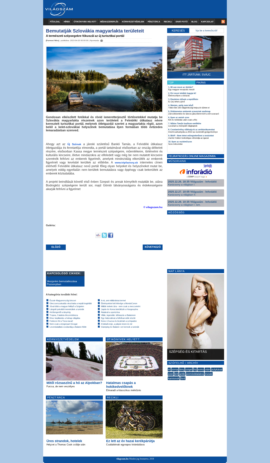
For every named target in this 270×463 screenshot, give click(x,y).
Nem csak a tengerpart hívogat (63, 324)
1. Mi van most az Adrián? (180, 87)
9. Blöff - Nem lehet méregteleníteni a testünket (191, 135)
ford (183, 378)
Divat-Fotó (182, 22)
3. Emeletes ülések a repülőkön (183, 99)
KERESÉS (178, 30)
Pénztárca (154, 22)
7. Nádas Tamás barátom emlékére (184, 123)
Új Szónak (74, 144)
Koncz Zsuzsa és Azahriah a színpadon (119, 321)
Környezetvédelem (133, 22)
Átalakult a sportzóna (110, 312)
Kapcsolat (207, 22)
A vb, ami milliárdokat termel (113, 300)
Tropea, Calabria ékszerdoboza (64, 315)
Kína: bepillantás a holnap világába (65, 318)
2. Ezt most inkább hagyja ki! (182, 93)
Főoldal (55, 22)
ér (169, 369)
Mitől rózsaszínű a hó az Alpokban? (74, 383)
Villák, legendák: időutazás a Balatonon (118, 315)
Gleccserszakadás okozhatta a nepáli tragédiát (71, 303)
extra (201, 369)
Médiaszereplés (109, 22)
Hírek (67, 22)
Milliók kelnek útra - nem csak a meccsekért (120, 306)
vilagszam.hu (122, 458)
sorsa (175, 369)
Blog (194, 22)
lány (181, 369)
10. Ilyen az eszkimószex (180, 142)
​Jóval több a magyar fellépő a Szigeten (67, 306)
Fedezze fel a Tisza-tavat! (61, 321)
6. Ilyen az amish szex (178, 117)
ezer (170, 373)
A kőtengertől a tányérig (60, 312)
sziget (189, 369)
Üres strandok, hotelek (64, 441)
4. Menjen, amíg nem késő (180, 105)
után (207, 369)
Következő (153, 246)
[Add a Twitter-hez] (104, 237)
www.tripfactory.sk (126, 162)
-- (168, 382)
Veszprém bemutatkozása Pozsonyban (62, 283)
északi (208, 373)
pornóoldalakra (195, 373)
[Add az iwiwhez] (98, 237)
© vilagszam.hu (153, 207)
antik (182, 373)
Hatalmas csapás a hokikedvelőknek (121, 385)
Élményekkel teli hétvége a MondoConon (119, 303)
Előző (55, 246)
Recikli (168, 22)
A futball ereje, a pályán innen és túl (116, 324)
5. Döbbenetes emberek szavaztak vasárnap (189, 111)
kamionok (173, 378)
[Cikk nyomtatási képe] (101, 40)
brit (176, 373)
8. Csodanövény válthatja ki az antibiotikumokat (191, 129)
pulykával (216, 369)
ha (195, 369)
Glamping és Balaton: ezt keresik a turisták (120, 327)
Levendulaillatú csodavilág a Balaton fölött (68, 327)
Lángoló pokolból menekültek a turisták (67, 309)
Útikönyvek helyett (85, 22)
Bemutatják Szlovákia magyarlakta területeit (95, 31)
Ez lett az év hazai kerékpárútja (130, 441)
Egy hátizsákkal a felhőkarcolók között (118, 318)
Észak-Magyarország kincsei (63, 300)
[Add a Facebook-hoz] (110, 237)
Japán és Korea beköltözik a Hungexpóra (119, 309)
